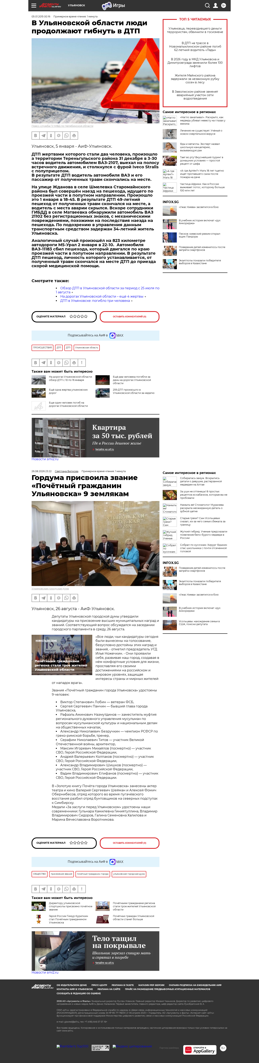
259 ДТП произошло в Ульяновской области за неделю (133, 391)
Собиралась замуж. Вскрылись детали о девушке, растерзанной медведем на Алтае (201, 481)
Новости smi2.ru (45, 459)
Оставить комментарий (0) (129, 316)
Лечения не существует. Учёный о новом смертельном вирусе (201, 132)
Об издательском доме (72, 985)
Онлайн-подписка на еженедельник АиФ (195, 985)
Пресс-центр (99, 985)
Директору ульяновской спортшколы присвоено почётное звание (70, 906)
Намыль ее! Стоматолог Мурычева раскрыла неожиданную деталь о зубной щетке (202, 508)
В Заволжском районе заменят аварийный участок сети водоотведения (195, 95)
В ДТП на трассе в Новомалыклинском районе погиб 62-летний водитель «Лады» (195, 46)
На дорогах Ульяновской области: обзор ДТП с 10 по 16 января (70, 378)
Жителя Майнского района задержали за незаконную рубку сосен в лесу (195, 79)
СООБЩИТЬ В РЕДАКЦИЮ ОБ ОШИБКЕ (79, 993)
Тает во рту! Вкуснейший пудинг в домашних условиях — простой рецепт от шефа (201, 160)
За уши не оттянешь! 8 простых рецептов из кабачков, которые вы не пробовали (203, 494)
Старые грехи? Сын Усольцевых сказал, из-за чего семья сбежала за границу (202, 521)
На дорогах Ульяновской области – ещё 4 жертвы (101, 296)
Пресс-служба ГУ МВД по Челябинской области (62, 125)
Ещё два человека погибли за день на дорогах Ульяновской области (132, 380)
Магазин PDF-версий (151, 985)
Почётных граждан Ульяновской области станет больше (133, 918)
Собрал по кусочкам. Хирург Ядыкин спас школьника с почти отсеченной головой (203, 548)
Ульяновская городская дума (50, 588)
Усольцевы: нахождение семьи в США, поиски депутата (199, 623)
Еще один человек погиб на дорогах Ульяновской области (68, 404)
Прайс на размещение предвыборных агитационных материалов (167, 989)
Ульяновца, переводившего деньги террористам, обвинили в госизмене (195, 30)
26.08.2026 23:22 (42, 471)
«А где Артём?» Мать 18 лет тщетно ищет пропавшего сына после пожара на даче (202, 174)
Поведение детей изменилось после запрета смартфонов (202, 248)
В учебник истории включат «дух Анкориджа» (199, 222)
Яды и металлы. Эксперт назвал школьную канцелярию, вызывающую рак (200, 147)
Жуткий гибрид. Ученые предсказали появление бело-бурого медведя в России (203, 534)
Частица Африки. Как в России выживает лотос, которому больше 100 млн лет (202, 187)
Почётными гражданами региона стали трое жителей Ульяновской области (134, 906)
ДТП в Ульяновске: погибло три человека (95, 301)
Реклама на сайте (109, 989)
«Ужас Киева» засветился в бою (199, 207)
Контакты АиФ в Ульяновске (75, 989)
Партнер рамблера (169, 1048)
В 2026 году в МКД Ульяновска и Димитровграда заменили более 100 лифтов (195, 63)
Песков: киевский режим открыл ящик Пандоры (199, 235)
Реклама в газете (123, 985)
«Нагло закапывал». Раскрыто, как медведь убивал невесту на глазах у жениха (202, 120)
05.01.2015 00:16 (41, 16)
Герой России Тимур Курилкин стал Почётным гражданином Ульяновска (68, 919)
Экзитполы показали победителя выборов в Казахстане (200, 262)
